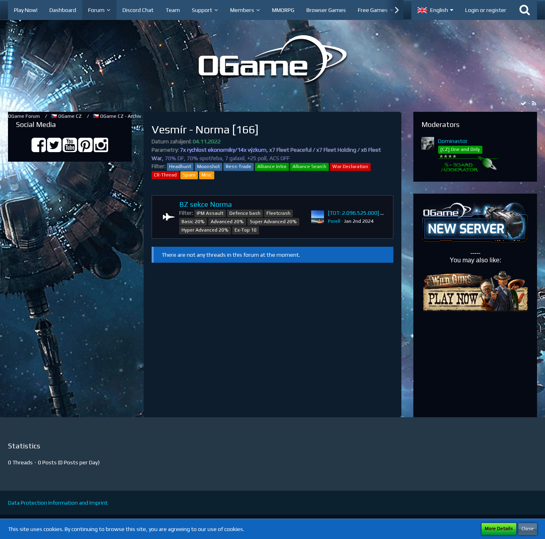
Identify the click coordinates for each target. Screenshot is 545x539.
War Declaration (350, 166)
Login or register (485, 10)
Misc (206, 175)
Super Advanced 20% (273, 221)
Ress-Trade (238, 166)
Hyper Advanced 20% (205, 230)
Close (527, 528)
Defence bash (245, 213)
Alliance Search (309, 166)
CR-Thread (165, 175)
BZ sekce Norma (205, 204)
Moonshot (208, 166)
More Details (499, 528)
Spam (189, 175)
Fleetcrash (278, 213)
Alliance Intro (271, 166)
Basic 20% (193, 221)
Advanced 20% (227, 221)
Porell (334, 221)
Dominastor (453, 141)
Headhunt (180, 166)
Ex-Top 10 (246, 230)
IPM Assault (210, 213)
